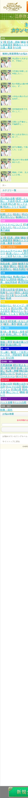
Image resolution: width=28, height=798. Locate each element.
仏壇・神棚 (13, 370)
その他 (17, 47)
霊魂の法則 (6, 383)
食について (13, 392)
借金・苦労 (6, 342)
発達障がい (6, 269)
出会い (17, 214)
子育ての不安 (7, 289)
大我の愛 (16, 389)
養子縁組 (5, 230)
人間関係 (12, 279)
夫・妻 (7, 331)
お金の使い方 (13, 344)
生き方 (4, 321)
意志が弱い (18, 308)
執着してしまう (9, 314)
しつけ (10, 292)
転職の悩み (20, 276)
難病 (6, 266)
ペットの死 (20, 402)
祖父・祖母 (19, 331)
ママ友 (10, 295)
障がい (14, 266)
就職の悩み (6, 276)
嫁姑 (23, 42)
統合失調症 (20, 269)
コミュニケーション (11, 250)
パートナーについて (11, 224)
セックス (22, 204)
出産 (9, 298)
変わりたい (17, 311)
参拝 (13, 368)
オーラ (20, 376)
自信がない (6, 305)
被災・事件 (10, 324)
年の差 (12, 204)
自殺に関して (13, 334)
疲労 (3, 279)
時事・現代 (6, 410)
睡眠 (22, 392)
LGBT (23, 206)
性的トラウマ (11, 206)
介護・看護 (6, 47)
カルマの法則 (13, 386)
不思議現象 (6, 365)
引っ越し (5, 352)
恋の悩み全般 (7, 198)
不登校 (19, 289)
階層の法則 (20, 383)
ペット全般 (6, 402)
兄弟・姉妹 (14, 42)
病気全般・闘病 (8, 263)
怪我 (21, 266)
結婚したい (6, 214)
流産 (2, 334)
